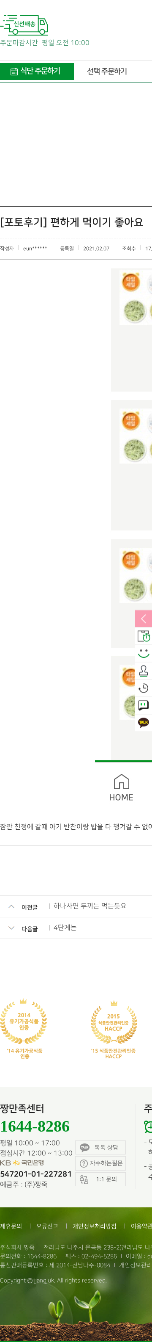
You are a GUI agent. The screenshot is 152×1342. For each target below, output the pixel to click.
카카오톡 (143, 723)
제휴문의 (11, 1226)
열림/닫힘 (143, 619)
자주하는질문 (106, 1163)
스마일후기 (143, 654)
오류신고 (47, 1226)
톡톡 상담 (106, 1147)
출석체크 (143, 671)
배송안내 (143, 637)
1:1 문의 (143, 706)
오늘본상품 (143, 689)
